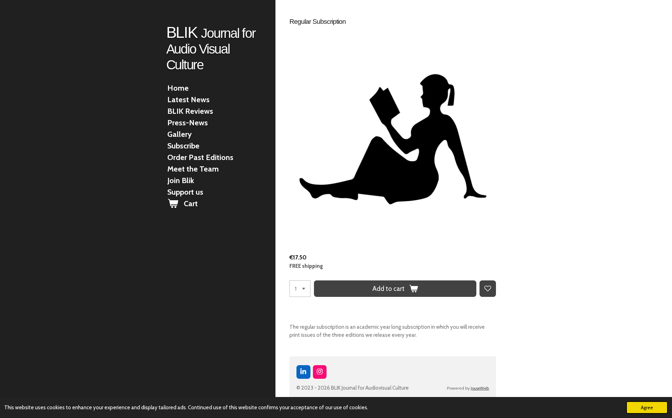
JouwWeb (480, 388)
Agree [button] (647, 407)
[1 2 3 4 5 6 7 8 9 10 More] (299, 288)
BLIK (210, 47)
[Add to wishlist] (487, 288)
